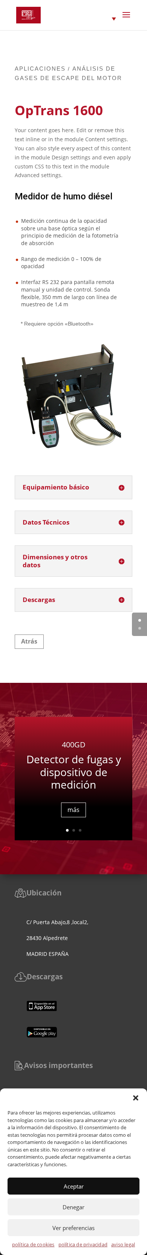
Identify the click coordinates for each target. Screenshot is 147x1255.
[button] (135, 1098)
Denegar (73, 1207)
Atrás (29, 641)
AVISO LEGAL (123, 1244)
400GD (74, 744)
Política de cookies (33, 1244)
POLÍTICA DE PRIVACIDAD (82, 1244)
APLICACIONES (40, 68)
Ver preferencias (73, 1228)
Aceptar (74, 1186)
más (73, 810)
